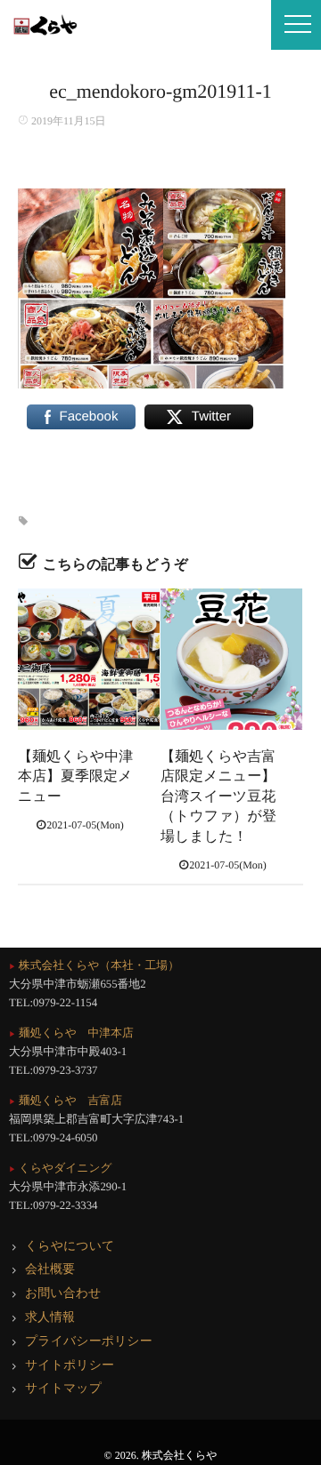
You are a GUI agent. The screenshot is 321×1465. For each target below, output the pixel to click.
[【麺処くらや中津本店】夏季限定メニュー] (89, 659)
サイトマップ (63, 1389)
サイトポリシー (69, 1366)
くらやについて (69, 1246)
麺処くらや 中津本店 (71, 1033)
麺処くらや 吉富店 (65, 1100)
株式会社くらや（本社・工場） (94, 965)
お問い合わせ (63, 1294)
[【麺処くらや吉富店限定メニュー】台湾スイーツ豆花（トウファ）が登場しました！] (231, 659)
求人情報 (50, 1318)
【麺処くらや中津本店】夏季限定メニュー (75, 777)
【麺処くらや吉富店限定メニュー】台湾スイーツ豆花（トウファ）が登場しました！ (218, 797)
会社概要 (50, 1270)
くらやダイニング (60, 1168)
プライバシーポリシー (88, 1342)
